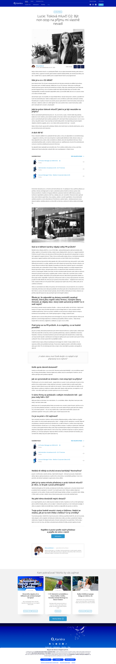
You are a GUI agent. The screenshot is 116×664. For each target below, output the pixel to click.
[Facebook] (90, 5)
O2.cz (101, 4)
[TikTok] (66, 644)
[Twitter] (79, 66)
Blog (49, 4)
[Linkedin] (95, 5)
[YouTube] (56, 644)
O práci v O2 (27, 4)
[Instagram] (93, 5)
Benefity (43, 4)
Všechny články (56, 619)
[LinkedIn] (62, 644)
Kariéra (19, 3)
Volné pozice (36, 4)
